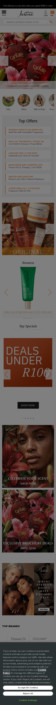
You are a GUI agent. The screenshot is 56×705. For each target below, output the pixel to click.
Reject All (28, 693)
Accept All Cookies (28, 687)
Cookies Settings (28, 700)
